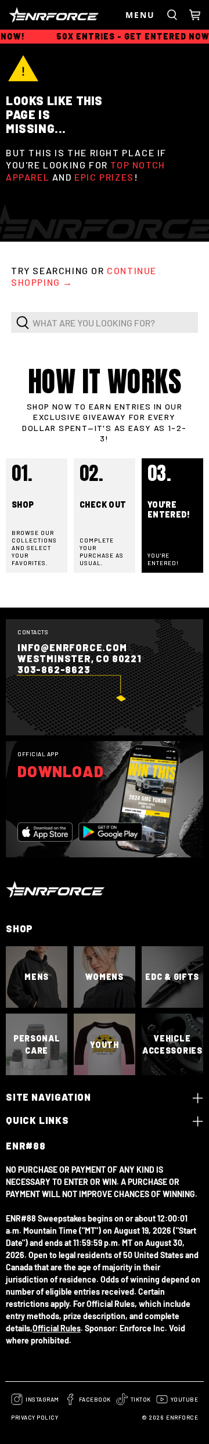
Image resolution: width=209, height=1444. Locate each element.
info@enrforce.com (72, 647)
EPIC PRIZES (104, 176)
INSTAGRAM (42, 1399)
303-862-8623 (54, 669)
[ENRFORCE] (64, 15)
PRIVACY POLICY (34, 1417)
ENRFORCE (182, 1417)
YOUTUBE (185, 1399)
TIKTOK (141, 1399)
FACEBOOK (95, 1399)
